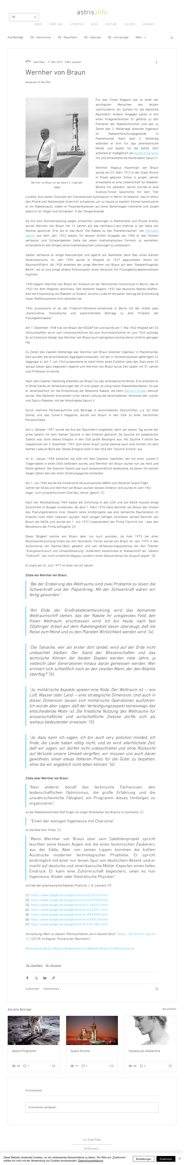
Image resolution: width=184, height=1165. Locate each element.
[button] (172, 37)
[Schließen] (180, 1159)
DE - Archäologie (118, 37)
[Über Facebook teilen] (27, 978)
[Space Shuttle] (92, 1030)
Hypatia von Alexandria (144, 1051)
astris (85, 12)
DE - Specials (92, 37)
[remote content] (92, 952)
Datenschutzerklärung (90, 1160)
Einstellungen (143, 1159)
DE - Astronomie (40, 37)
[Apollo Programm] (34, 1030)
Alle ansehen (169, 1009)
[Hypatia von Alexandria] (150, 1030)
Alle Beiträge (15, 37)
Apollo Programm (24, 1051)
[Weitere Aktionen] (156, 62)
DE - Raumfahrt (67, 37)
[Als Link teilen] (53, 978)
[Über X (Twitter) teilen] (36, 978)
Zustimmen (166, 1159)
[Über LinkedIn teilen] (45, 978)
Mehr (139, 37)
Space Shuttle (80, 1051)
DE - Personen (53, 965)
